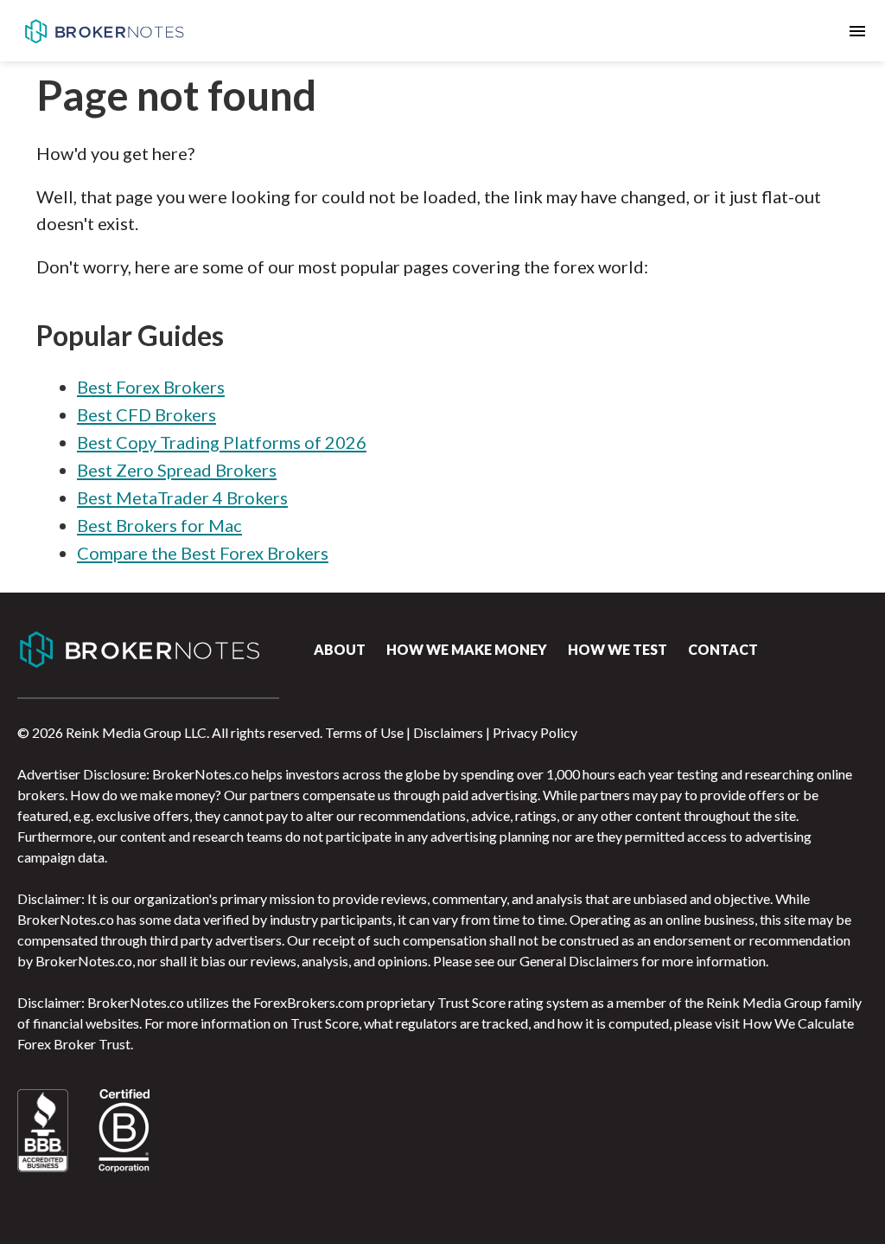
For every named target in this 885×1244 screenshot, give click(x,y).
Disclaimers (448, 732)
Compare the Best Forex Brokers (202, 552)
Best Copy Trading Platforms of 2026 (221, 442)
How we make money (466, 649)
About (340, 649)
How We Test (617, 649)
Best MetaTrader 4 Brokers (182, 497)
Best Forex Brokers (151, 386)
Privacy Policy (535, 732)
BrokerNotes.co (103, 31)
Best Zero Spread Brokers (177, 469)
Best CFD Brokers (146, 414)
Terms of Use (364, 732)
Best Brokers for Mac (159, 525)
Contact (723, 649)
